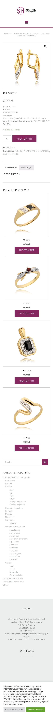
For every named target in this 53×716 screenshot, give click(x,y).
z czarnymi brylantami (18, 539)
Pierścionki (9, 520)
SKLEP (6, 585)
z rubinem (13, 547)
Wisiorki (8, 563)
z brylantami (14, 533)
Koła (11, 496)
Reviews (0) (26, 167)
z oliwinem (13, 544)
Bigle (11, 490)
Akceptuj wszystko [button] (36, 709)
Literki (12, 569)
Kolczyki (38, 33)
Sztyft (11, 499)
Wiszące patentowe (17, 501)
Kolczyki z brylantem (14, 508)
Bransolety (10, 480)
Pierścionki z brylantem (15, 526)
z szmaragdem (15, 553)
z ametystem (14, 530)
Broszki (8, 483)
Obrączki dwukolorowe (13, 578)
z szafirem (13, 550)
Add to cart (24, 138)
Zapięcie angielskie (11, 154)
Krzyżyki (9, 511)
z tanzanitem (14, 556)
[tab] (11, 167)
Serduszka (13, 572)
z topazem (13, 559)
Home (6, 33)
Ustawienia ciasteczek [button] (14, 709)
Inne (11, 493)
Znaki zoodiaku (15, 575)
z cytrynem (14, 536)
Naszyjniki (9, 517)
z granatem (14, 541)
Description (11, 167)
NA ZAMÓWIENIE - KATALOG (21, 33)
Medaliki (8, 514)
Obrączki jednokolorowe (13, 581)
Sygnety (12, 523)
